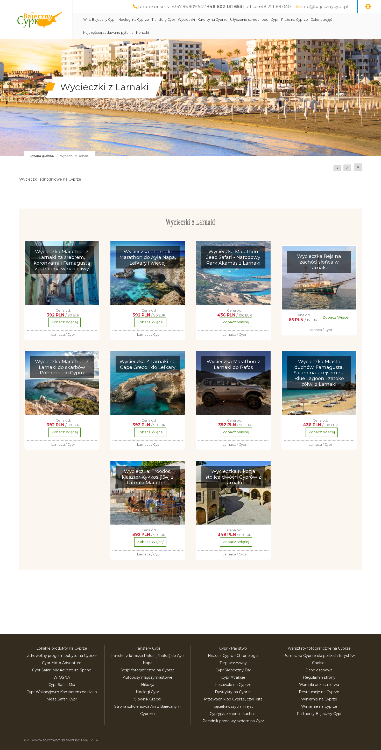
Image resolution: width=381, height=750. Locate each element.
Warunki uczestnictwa (319, 684)
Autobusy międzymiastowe (147, 677)
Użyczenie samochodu (249, 20)
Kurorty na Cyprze (212, 20)
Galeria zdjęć (321, 20)
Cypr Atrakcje (233, 677)
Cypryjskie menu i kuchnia (233, 713)
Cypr (275, 20)
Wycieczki (186, 20)
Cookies (319, 662)
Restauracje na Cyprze (319, 692)
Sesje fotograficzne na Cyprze (148, 670)
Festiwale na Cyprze (233, 684)
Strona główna (42, 156)
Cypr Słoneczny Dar (233, 670)
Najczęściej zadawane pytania (108, 33)
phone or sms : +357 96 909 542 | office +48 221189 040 (214, 6)
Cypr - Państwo (233, 648)
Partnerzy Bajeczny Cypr (319, 713)
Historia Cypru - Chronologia (233, 655)
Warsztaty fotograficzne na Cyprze (319, 648)
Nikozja (147, 684)
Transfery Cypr (163, 20)
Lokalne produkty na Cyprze (61, 648)
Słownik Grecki (147, 699)
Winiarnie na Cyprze (319, 699)
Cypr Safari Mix (61, 684)
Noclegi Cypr (147, 692)
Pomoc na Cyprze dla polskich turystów (319, 655)
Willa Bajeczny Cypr (99, 20)
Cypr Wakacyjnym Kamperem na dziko (61, 692)
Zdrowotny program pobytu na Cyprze (62, 655)
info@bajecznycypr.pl (324, 6)
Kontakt (142, 33)
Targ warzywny (233, 662)
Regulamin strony (319, 677)
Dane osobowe (319, 670)
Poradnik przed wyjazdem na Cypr (233, 721)
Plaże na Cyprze (294, 20)
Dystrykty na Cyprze (233, 692)
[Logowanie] (368, 6)
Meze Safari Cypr (61, 699)
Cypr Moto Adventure (61, 662)
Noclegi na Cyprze (133, 20)
